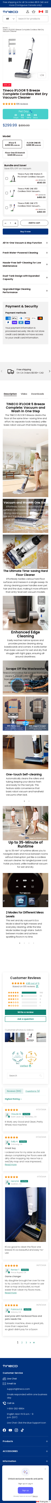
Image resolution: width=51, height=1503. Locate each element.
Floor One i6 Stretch (15, 153)
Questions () (32, 1091)
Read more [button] (11, 1164)
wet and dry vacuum (22, 920)
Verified (24, 1065)
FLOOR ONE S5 (33, 143)
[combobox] (25, 18)
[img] (11, 1109)
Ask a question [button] (25, 1019)
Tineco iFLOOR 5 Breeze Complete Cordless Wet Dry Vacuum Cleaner (23, 30)
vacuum (21, 424)
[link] (13, 178)
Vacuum (31, 407)
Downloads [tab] (37, 393)
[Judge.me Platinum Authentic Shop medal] (17, 1056)
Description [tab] (10, 393)
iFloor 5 (12, 143)
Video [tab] (24, 393)
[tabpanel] (25, 674)
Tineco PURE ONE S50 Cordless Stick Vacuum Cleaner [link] (29, 190)
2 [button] (22, 1342)
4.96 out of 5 (32, 983)
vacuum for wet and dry (29, 650)
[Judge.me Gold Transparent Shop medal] (31, 1056)
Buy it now (25, 231)
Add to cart (34, 222)
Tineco (6, 672)
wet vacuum (29, 519)
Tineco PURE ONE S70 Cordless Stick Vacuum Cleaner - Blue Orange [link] (29, 204)
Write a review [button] (26, 1012)
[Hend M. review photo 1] (25, 1214)
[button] (34, 12)
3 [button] (26, 1342)
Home (5, 28)
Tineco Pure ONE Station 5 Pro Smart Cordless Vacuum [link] (31, 175)
